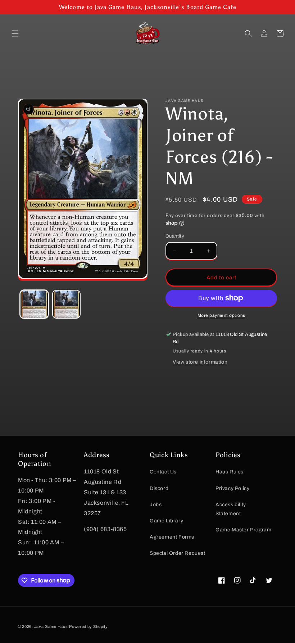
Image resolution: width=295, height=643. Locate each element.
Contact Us (163, 472)
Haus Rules (229, 472)
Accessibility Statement (230, 509)
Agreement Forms (172, 537)
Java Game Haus (51, 626)
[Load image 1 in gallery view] (34, 304)
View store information (200, 362)
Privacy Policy (232, 488)
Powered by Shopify (88, 626)
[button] (15, 33)
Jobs (156, 504)
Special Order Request (177, 553)
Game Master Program (243, 529)
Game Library (166, 520)
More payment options (221, 315)
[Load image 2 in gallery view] (66, 304)
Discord (159, 488)
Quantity (174, 236)
